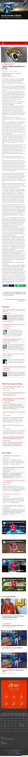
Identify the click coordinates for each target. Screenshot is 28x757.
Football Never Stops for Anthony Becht (12, 504)
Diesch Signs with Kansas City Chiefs (11, 481)
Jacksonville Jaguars (8, 64)
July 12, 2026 (5, 617)
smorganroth (14, 71)
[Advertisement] (14, 30)
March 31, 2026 (5, 648)
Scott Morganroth (7, 611)
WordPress (18, 752)
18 (10, 723)
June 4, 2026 (5, 625)
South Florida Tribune (11, 15)
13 (17, 720)
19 (14, 723)
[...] (20, 321)
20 (17, 723)
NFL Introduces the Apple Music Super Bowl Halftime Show (15, 300)
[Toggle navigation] (3, 43)
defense (12, 205)
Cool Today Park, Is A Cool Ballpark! (12, 646)
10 (6, 720)
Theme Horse (16, 750)
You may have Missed (8, 595)
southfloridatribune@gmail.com (8, 737)
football (4, 113)
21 (21, 723)
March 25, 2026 (5, 671)
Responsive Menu (25, 1)
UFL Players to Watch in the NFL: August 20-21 (13, 493)
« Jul (2, 732)
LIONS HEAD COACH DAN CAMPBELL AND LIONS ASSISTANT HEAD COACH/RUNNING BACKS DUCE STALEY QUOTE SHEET (14, 294)
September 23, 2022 (6, 71)
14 (21, 720)
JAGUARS (4, 73)
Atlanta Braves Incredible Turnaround (12, 624)
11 (10, 720)
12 (14, 720)
